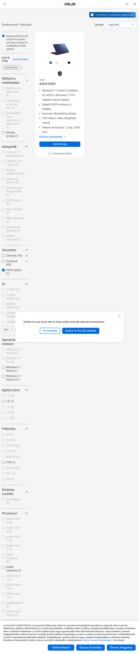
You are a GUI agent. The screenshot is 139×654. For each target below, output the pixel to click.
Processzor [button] (9, 513)
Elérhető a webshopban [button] (10, 80)
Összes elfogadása (121, 647)
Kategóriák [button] (9, 146)
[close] (119, 316)
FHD (4, 461)
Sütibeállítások (61, 647)
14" (4, 400)
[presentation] (133, 24)
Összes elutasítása (90, 647)
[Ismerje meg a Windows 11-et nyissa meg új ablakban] (113, 18)
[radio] (51, 62)
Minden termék (11, 131)
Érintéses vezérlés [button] (8, 492)
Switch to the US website (80, 330)
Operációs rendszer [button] (9, 342)
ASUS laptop (9, 269)
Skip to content (4, 10)
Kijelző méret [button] (11, 390)
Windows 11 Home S (13, 377)
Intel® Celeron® (11, 566)
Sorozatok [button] (9, 250)
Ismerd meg (60, 144)
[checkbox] (60, 153)
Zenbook (7, 254)
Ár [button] (3, 284)
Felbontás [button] (8, 429)
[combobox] (121, 25)
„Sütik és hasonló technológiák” (97, 640)
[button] (4, 4)
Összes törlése (20, 59)
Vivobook (7, 260)
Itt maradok (50, 330)
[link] (70, 4)
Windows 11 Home (13, 366)
